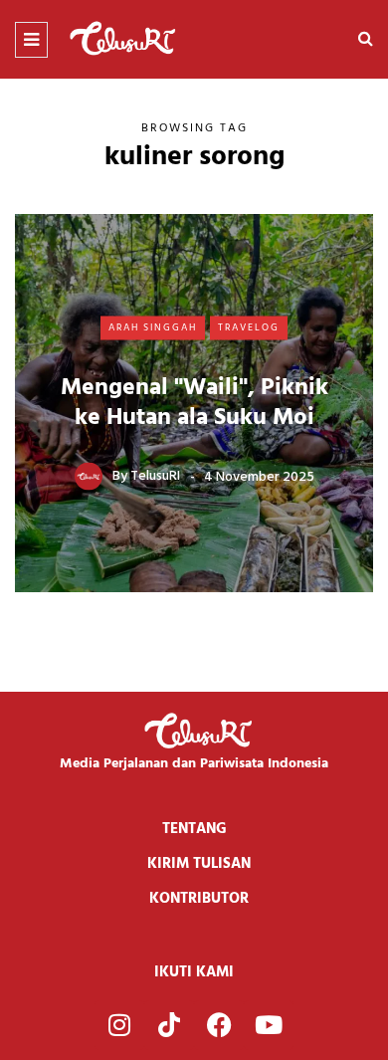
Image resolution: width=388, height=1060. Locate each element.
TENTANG (194, 829)
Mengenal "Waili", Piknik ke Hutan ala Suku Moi (194, 402)
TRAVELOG (249, 327)
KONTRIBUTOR (199, 899)
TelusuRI (155, 476)
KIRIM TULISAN (199, 864)
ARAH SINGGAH (152, 327)
